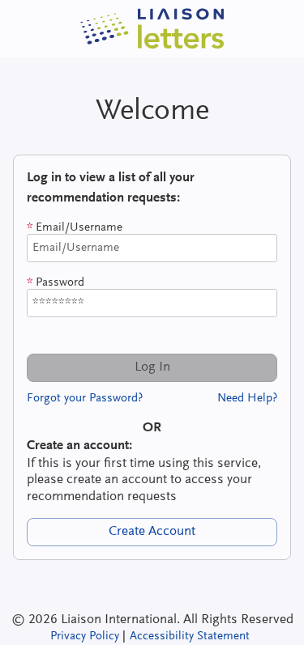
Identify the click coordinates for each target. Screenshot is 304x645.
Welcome (152, 112)
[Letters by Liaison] (152, 28)
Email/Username (74, 228)
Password (55, 283)
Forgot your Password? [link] (85, 399)
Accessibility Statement (190, 636)
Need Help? (247, 399)
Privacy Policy (84, 636)
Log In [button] (152, 367)
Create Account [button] (152, 531)
